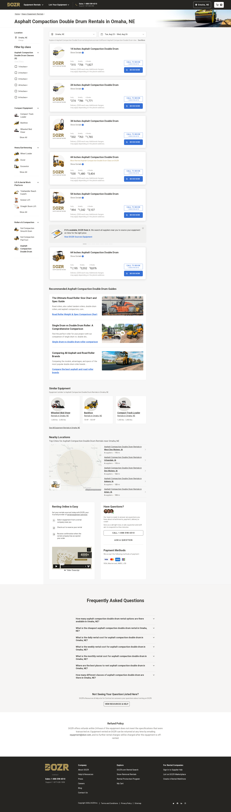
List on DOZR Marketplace (174, 774)
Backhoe (93, 414)
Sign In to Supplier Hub (173, 770)
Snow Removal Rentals (126, 774)
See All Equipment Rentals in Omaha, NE (64, 428)
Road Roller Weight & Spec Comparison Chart (74, 314)
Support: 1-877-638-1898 (86, 6)
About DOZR (83, 770)
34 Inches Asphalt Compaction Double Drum (94, 121)
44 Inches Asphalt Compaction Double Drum (94, 157)
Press (80, 779)
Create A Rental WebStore (174, 779)
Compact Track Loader (128, 414)
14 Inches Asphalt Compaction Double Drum (94, 48)
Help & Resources (85, 774)
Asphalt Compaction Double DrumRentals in (123, 448)
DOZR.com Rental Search (127, 770)
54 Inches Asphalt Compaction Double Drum (94, 193)
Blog (80, 788)
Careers (81, 783)
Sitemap (138, 803)
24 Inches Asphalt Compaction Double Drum (94, 85)
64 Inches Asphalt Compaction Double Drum (94, 252)
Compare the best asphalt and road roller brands (72, 371)
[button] (26, 57)
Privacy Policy (126, 803)
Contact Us (83, 793)
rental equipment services (77, 515)
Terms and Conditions (109, 803)
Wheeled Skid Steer (60, 414)
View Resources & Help (116, 704)
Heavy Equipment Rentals (32, 14)
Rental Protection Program (128, 779)
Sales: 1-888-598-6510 (88, 4)
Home (17, 14)
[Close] (143, 228)
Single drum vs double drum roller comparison (75, 342)
